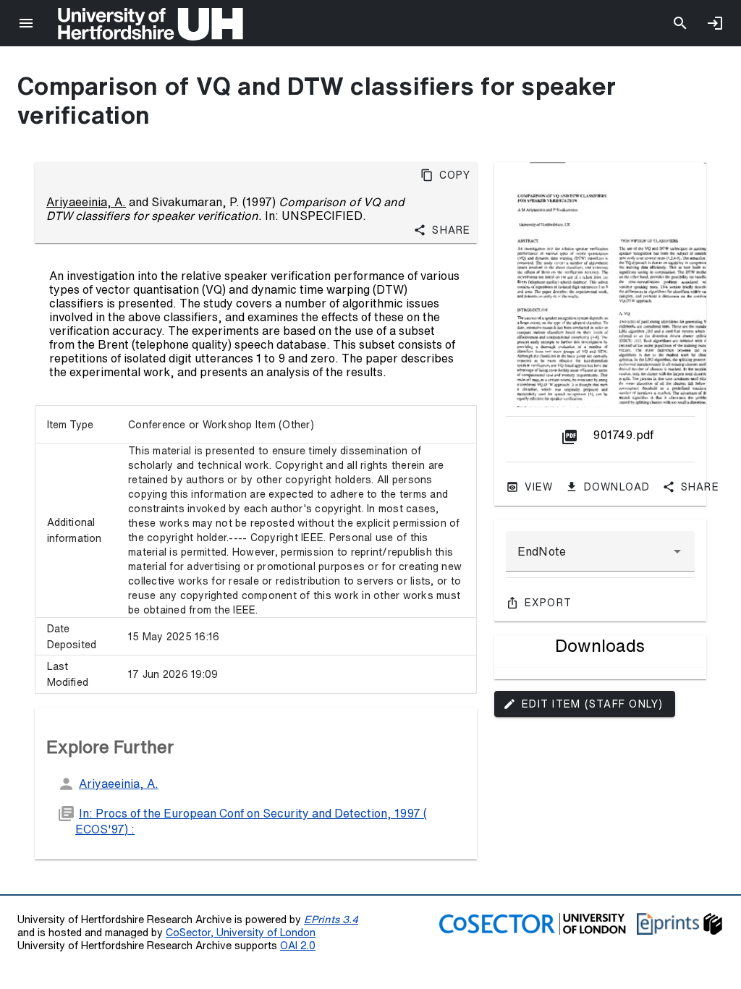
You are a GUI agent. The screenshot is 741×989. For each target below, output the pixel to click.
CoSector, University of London (241, 932)
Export (548, 603)
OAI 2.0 (298, 945)
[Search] (680, 23)
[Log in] (715, 23)
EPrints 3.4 (331, 919)
